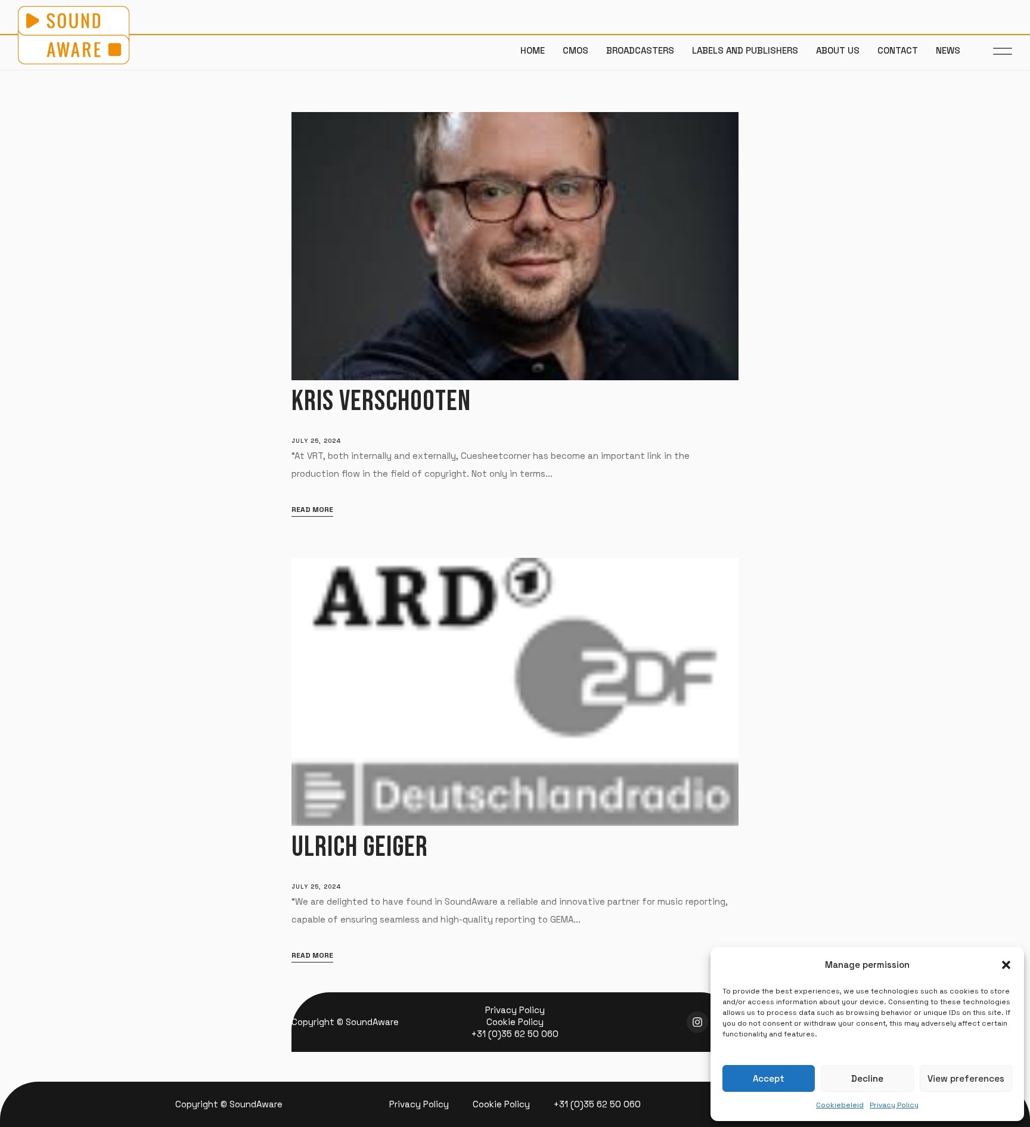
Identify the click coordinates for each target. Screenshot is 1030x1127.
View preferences (965, 1078)
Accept (768, 1078)
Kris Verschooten (381, 401)
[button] (1006, 965)
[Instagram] (697, 1022)
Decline (867, 1078)
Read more (312, 509)
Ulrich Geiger (359, 847)
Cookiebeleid (840, 1105)
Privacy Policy (894, 1105)
